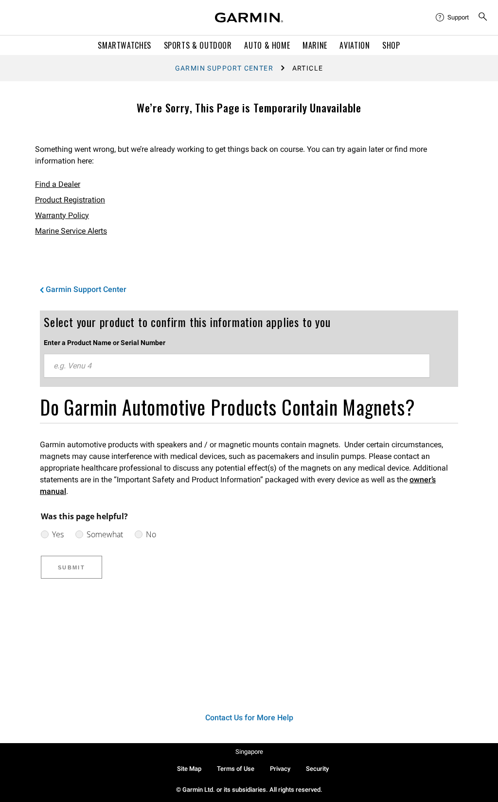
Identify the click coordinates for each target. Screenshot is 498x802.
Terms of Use (235, 768)
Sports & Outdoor (198, 45)
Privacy (280, 768)
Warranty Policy (62, 215)
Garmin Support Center (224, 68)
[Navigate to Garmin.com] (249, 17)
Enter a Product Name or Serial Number (104, 342)
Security (317, 768)
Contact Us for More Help (249, 717)
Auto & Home (267, 45)
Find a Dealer (57, 184)
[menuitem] (453, 17)
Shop (391, 45)
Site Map (189, 768)
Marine (314, 45)
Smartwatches (124, 45)
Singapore (249, 751)
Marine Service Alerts (71, 231)
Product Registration (70, 199)
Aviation (354, 45)
